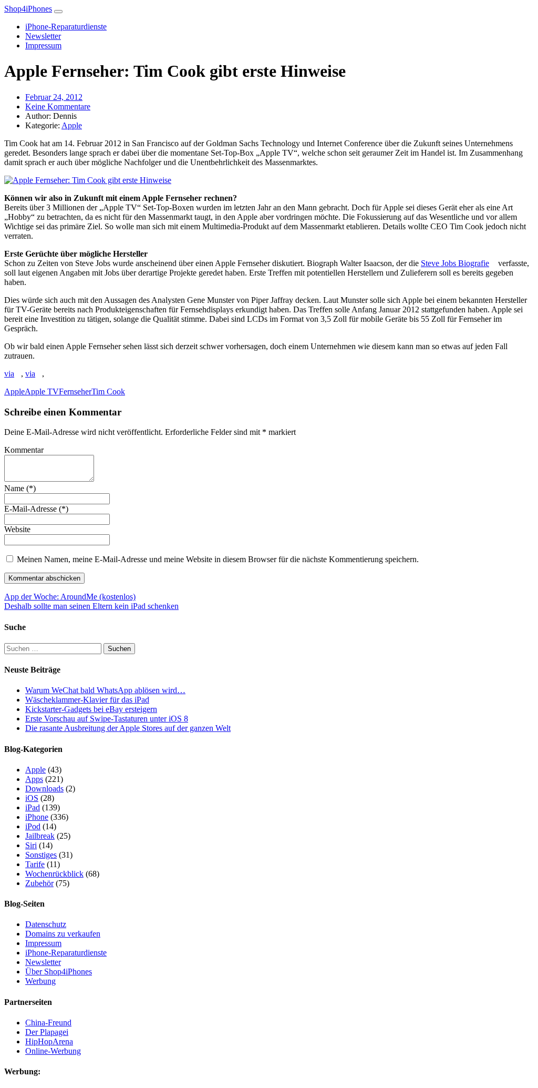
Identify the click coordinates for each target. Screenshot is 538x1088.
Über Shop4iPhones (58, 971)
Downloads (44, 788)
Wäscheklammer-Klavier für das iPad (87, 699)
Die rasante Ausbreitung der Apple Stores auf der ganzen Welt (128, 728)
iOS (31, 798)
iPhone (36, 816)
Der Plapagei (46, 1032)
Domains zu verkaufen (62, 933)
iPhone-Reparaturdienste (66, 26)
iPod (32, 826)
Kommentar (24, 449)
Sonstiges (41, 854)
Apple (71, 125)
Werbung (40, 981)
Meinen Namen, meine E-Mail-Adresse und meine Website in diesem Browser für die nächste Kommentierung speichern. (218, 559)
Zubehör (39, 883)
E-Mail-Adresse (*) (36, 508)
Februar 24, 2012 (53, 97)
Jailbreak (40, 835)
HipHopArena (49, 1041)
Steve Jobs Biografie (455, 263)
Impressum (43, 45)
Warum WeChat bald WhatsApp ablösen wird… (105, 690)
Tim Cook (108, 391)
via (9, 373)
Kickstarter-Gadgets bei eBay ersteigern (91, 709)
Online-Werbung (53, 1050)
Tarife (35, 864)
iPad (32, 807)
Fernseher (75, 391)
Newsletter (43, 36)
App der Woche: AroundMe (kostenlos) (70, 596)
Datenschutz (45, 924)
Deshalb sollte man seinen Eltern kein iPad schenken (91, 606)
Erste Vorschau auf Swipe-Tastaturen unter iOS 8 (106, 718)
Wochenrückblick (54, 873)
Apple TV (42, 391)
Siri (31, 845)
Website (17, 529)
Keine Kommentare (57, 106)
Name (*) (20, 488)
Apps (34, 779)
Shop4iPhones (28, 8)
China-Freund (48, 1022)
